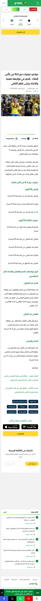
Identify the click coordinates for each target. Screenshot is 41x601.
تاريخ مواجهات (11, 406)
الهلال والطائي (33, 412)
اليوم (15, 9)
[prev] (37, 20)
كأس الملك (33, 406)
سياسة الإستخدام (25, 579)
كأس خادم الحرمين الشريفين (20, 401)
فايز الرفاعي (31, 88)
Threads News (25, 138)
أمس (24, 9)
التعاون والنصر (22, 412)
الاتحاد (35, 212)
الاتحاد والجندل (11, 412)
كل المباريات (20, 32)
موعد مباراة (33, 401)
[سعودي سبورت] (20, 3)
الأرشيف (6, 579)
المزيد (5, 512)
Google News (14, 138)
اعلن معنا (14, 579)
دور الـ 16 (22, 406)
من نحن (35, 579)
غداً (7, 9)
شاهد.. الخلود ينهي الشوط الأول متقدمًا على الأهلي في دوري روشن (19, 593)
